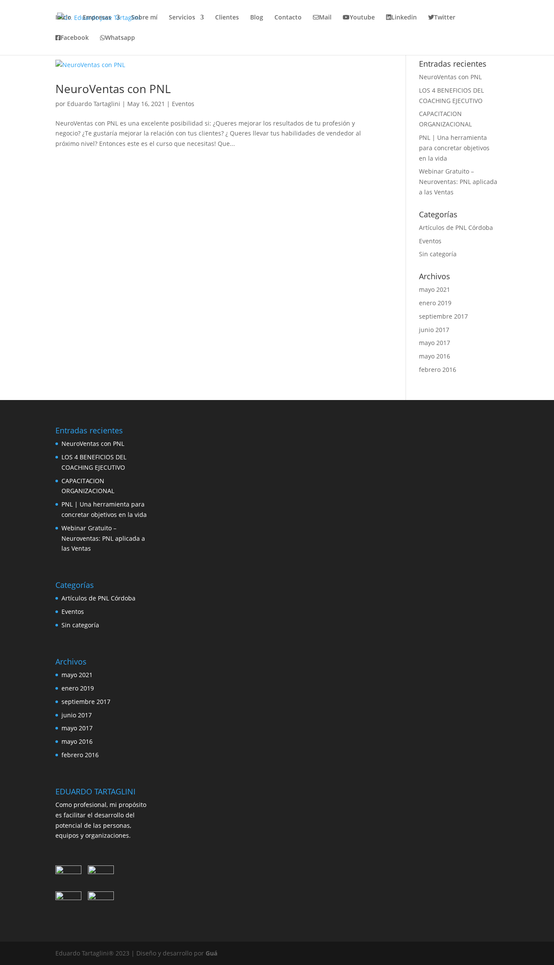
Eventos (183, 104)
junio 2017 (434, 330)
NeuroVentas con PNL (113, 89)
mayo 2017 (434, 343)
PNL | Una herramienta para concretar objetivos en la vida (454, 147)
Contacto (288, 17)
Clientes (227, 17)
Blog (256, 17)
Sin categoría (438, 254)
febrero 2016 (437, 369)
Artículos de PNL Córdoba (456, 227)
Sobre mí (144, 17)
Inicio (63, 17)
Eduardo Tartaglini (93, 104)
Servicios (182, 17)
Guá (211, 953)
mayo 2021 (434, 289)
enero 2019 (435, 303)
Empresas (97, 17)
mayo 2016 (434, 356)
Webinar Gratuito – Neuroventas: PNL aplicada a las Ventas (458, 181)
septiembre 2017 (443, 316)
